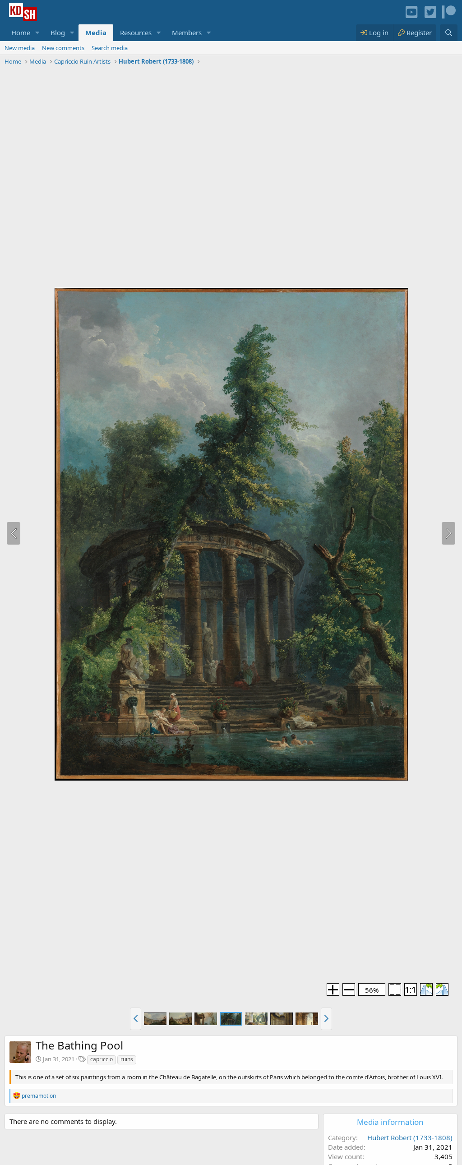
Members (187, 32)
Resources (136, 32)
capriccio (101, 1059)
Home (20, 32)
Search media (110, 48)
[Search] (448, 32)
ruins (126, 1059)
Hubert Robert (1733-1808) (410, 1137)
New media (20, 48)
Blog (58, 32)
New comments (63, 48)
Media (95, 32)
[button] (37, 32)
